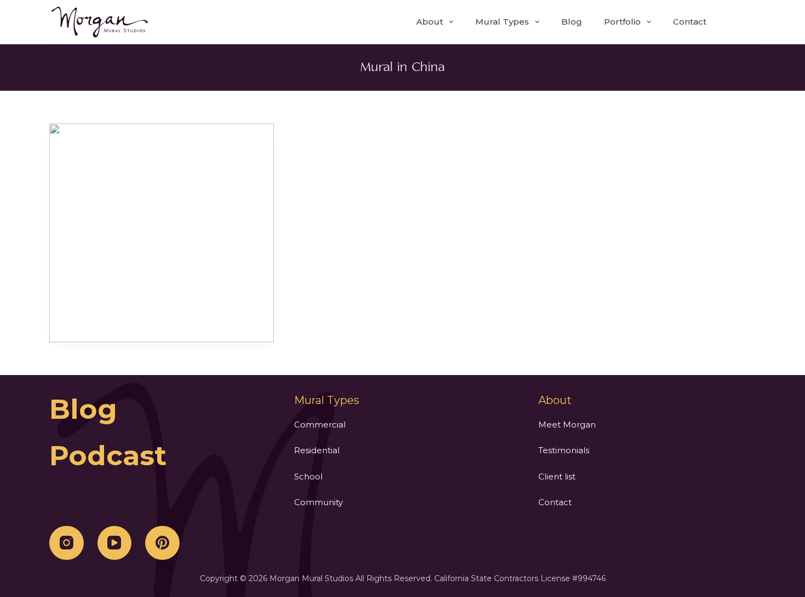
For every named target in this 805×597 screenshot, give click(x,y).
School (308, 476)
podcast (107, 455)
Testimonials (563, 450)
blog (83, 409)
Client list (557, 476)
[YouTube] (114, 543)
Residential (317, 450)
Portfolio (622, 21)
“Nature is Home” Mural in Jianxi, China (161, 232)
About (429, 21)
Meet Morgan (567, 424)
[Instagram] (66, 543)
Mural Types (502, 21)
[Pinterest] (162, 543)
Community (318, 502)
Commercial (320, 424)
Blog (571, 21)
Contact (689, 21)
